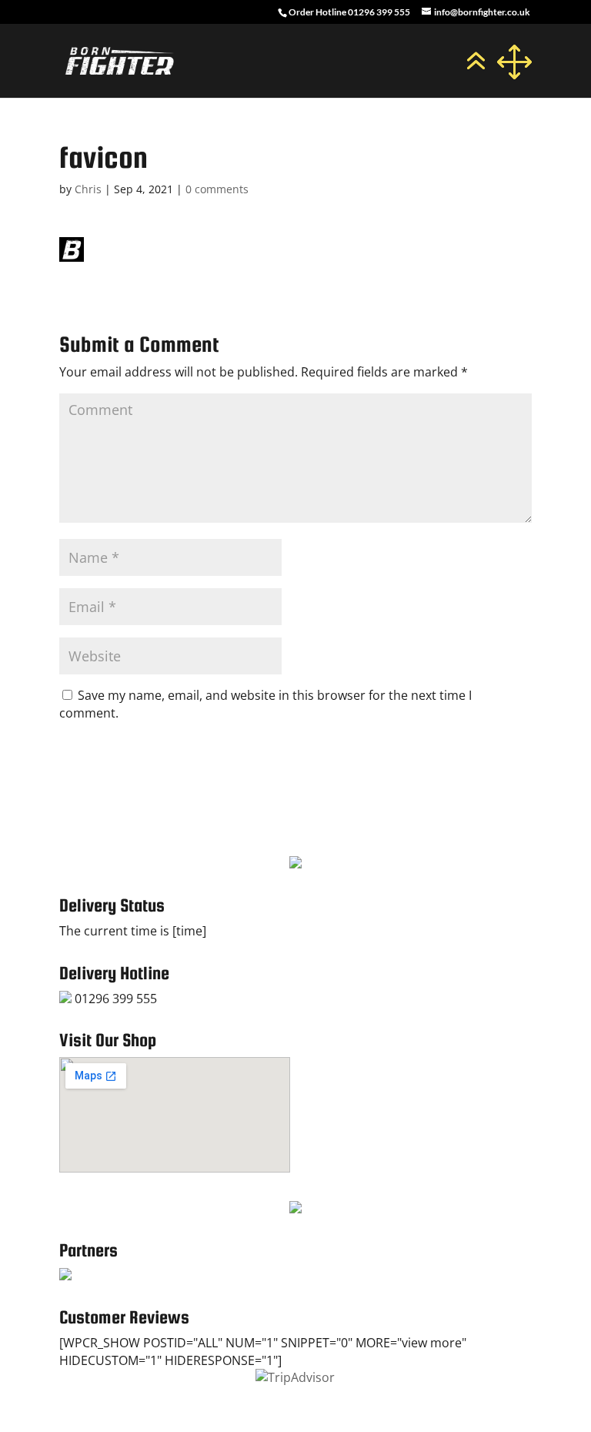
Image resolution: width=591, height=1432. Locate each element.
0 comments (217, 189)
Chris (88, 189)
